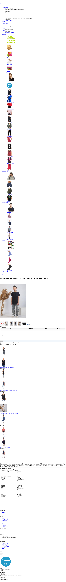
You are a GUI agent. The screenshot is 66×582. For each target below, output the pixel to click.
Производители (5, 523)
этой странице (39, 343)
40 (2, 334)
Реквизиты (4, 513)
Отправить (2, 577)
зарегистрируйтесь (36, 506)
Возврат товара (5, 519)
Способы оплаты (5, 544)
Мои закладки (4, 531)
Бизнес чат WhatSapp (8, 20)
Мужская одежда (5, 171)
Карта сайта (4, 520)
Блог (3, 548)
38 (2, 333)
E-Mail (1, 568)
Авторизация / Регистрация (9, 32)
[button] (3, 28)
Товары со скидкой (5, 526)
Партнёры (4, 525)
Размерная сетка (5, 543)
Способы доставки (5, 546)
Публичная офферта (6, 514)
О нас (3, 22)
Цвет (1, 326)
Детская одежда (5, 202)
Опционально (2, 572)
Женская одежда (5, 72)
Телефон (1, 570)
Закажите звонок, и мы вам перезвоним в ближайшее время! (14, 9)
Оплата (3, 21)
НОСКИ (3, 240)
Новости (4, 547)
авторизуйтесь (28, 506)
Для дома (4, 34)
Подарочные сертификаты (7, 524)
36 (2, 336)
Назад (2, 553)
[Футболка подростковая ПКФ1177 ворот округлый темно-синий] (7, 325)
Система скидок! (5, 545)
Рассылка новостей (5, 532)
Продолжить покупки (4, 579)
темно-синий (3, 327)
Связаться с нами (5, 518)
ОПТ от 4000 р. (5, 23)
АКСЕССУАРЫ (5, 271)
